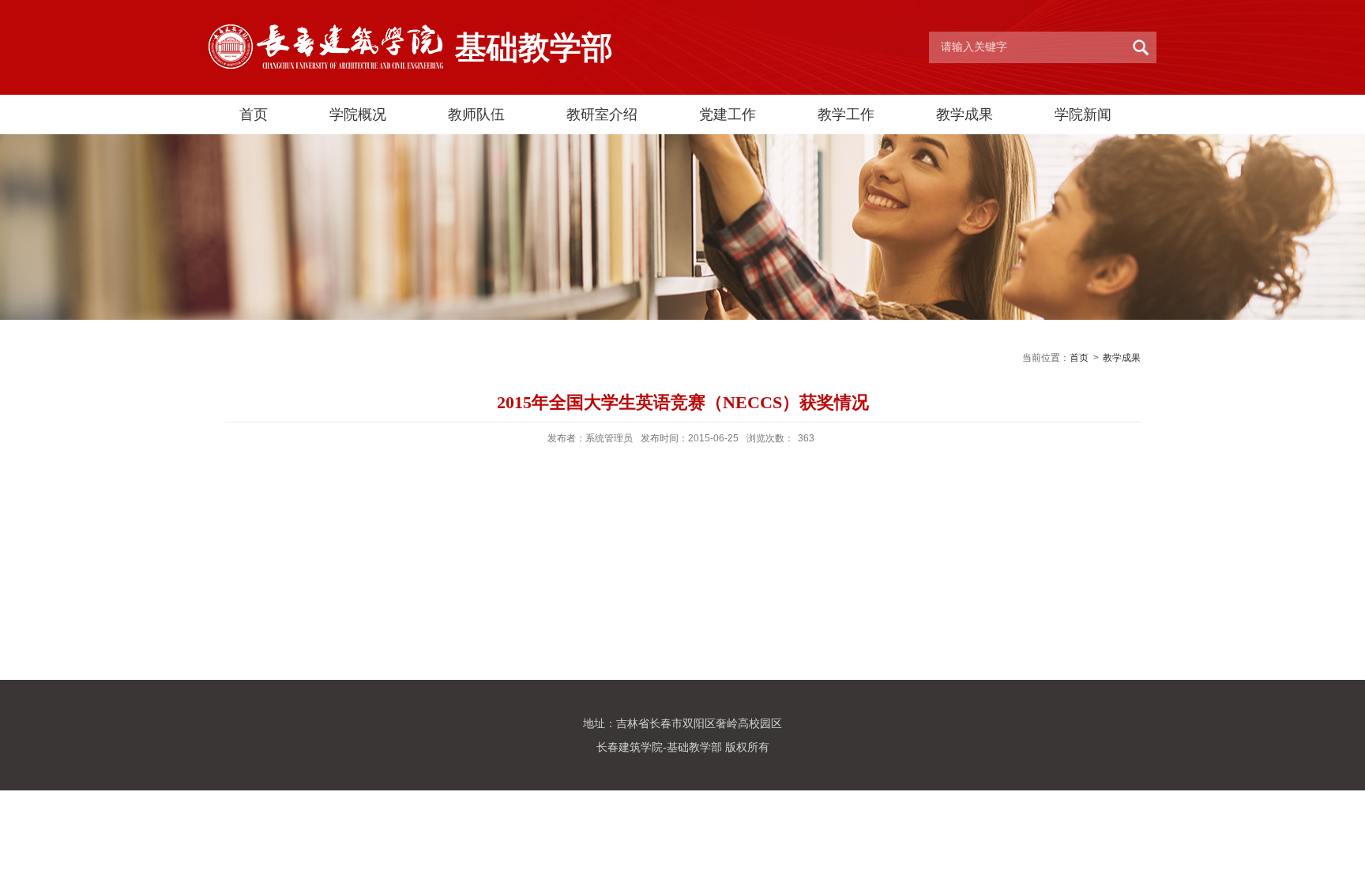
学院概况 (357, 114)
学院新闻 (1083, 114)
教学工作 (846, 114)
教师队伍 (476, 114)
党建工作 (727, 114)
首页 (253, 114)
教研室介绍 (601, 114)
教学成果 (964, 114)
